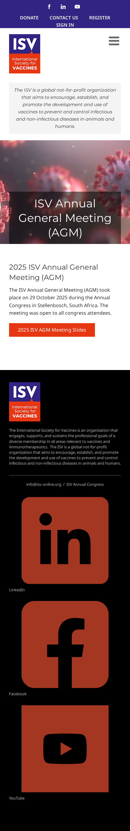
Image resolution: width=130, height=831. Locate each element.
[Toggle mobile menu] (115, 41)
